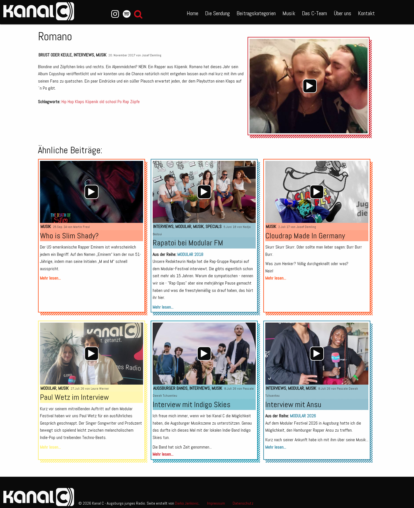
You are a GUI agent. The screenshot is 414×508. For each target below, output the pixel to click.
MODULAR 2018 (190, 254)
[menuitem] (192, 12)
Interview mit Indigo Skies (191, 404)
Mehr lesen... (50, 278)
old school (107, 102)
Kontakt (366, 13)
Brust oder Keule (55, 55)
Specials (214, 226)
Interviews (84, 55)
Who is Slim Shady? (69, 236)
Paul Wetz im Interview (74, 397)
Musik (288, 13)
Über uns (342, 13)
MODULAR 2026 (303, 416)
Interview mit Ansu (293, 404)
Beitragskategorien (256, 13)
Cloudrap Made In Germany (305, 236)
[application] (310, 86)
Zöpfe (135, 102)
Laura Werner (100, 389)
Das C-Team (314, 13)
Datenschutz (243, 503)
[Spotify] (126, 14)
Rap (126, 102)
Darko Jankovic (187, 503)
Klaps (79, 102)
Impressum (216, 503)
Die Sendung (217, 13)
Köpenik (91, 102)
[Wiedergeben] (310, 86)
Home (192, 13)
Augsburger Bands (170, 388)
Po (119, 102)
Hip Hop (67, 102)
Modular (183, 226)
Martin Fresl (81, 227)
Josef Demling (151, 55)
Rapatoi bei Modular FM (188, 243)
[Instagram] (115, 14)
